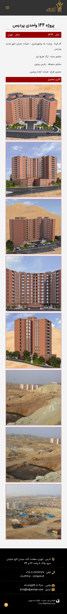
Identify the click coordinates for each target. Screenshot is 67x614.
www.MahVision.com (46, 603)
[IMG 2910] (34, 512)
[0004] (34, 113)
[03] (34, 284)
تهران (10, 35)
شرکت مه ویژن (34, 600)
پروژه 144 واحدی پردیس (33, 25)
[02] (34, 227)
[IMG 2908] (34, 398)
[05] (34, 341)
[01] (34, 170)
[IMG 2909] (34, 455)
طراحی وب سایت (48, 600)
